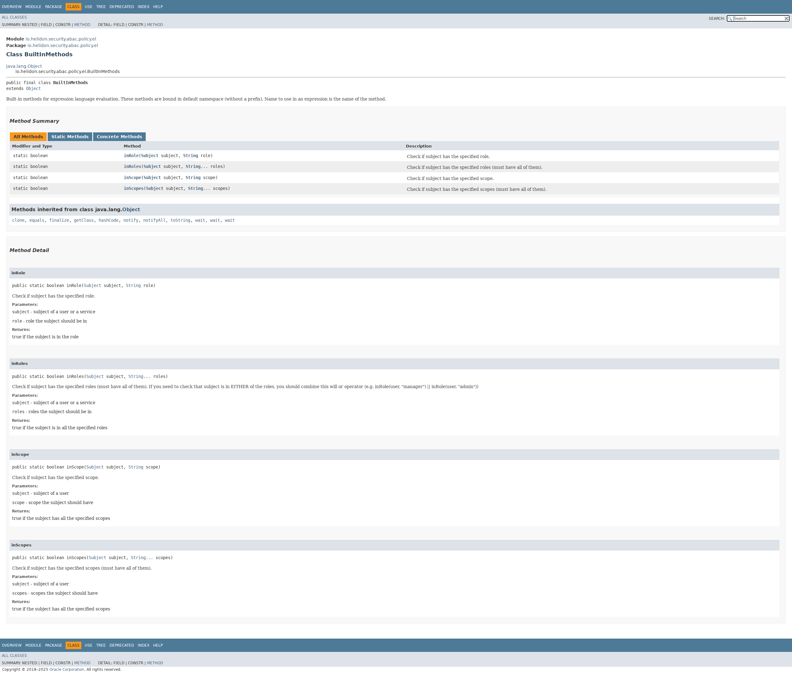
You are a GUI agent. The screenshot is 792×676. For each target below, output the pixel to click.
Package (53, 7)
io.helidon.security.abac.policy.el (61, 38)
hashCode (108, 220)
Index (143, 7)
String (190, 155)
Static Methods (69, 136)
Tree (101, 7)
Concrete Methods (119, 136)
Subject (149, 155)
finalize (59, 220)
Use (89, 7)
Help (158, 7)
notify (130, 220)
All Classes (14, 17)
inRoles (132, 166)
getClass (84, 220)
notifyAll (154, 220)
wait (200, 220)
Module (33, 7)
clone (18, 220)
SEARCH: (717, 18)
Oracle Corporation (67, 669)
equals (36, 220)
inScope (132, 177)
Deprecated (122, 7)
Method (82, 25)
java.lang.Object (24, 66)
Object (33, 88)
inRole (131, 155)
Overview (12, 7)
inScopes (134, 188)
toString (180, 220)
